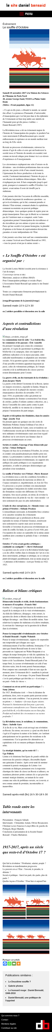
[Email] (14, 964)
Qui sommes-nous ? (10, 1015)
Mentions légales (8, 1024)
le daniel (26, 5)
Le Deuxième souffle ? (19, 981)
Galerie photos (15, 986)
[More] (19, 964)
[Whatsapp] (9, 964)
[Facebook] (5, 964)
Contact (4, 1020)
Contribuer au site (9, 1028)
